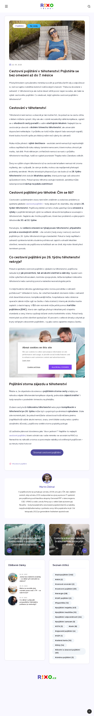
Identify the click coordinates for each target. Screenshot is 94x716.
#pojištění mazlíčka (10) (65, 612)
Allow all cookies (60, 367)
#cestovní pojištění (19, 464)
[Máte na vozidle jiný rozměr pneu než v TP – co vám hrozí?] (12, 589)
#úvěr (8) (73, 626)
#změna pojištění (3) (64, 657)
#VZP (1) (59, 636)
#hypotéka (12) (62, 603)
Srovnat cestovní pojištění (47, 452)
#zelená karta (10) (63, 640)
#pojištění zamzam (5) (65, 622)
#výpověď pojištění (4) (65, 631)
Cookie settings (33, 367)
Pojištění (19, 26)
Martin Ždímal (47, 486)
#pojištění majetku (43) (65, 608)
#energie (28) (61, 593)
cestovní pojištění (34, 203)
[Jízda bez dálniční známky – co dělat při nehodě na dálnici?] (12, 577)
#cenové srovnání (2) (64, 584)
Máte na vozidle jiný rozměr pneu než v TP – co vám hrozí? (30, 590)
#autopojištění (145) (64, 575)
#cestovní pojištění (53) (65, 589)
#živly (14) (59, 645)
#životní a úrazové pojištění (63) (67, 651)
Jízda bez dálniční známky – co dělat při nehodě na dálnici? (30, 579)
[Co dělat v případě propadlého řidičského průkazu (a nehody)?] (12, 600)
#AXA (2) (59, 579)
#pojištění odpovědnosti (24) (68, 617)
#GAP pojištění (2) (63, 598)
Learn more (26, 360)
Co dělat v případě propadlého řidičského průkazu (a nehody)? (29, 602)
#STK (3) (59, 626)
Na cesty (34, 26)
